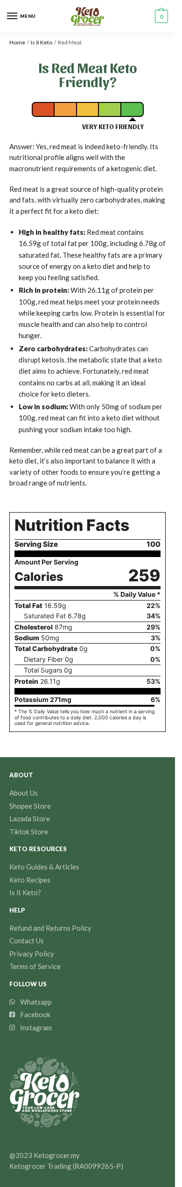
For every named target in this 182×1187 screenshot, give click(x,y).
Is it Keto (41, 42)
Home (17, 42)
